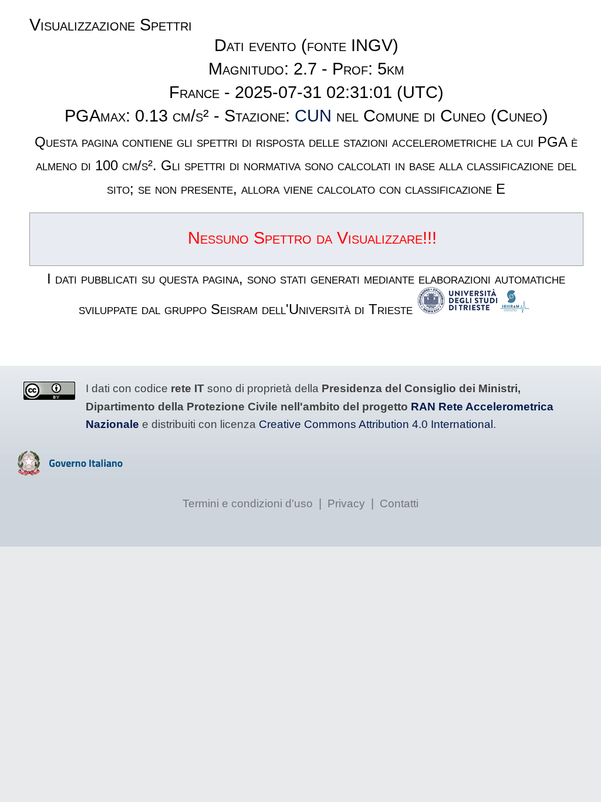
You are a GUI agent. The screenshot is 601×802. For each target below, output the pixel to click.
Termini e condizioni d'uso (248, 503)
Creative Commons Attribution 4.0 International (376, 424)
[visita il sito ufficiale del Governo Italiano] (70, 471)
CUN (313, 115)
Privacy (346, 503)
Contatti (399, 503)
